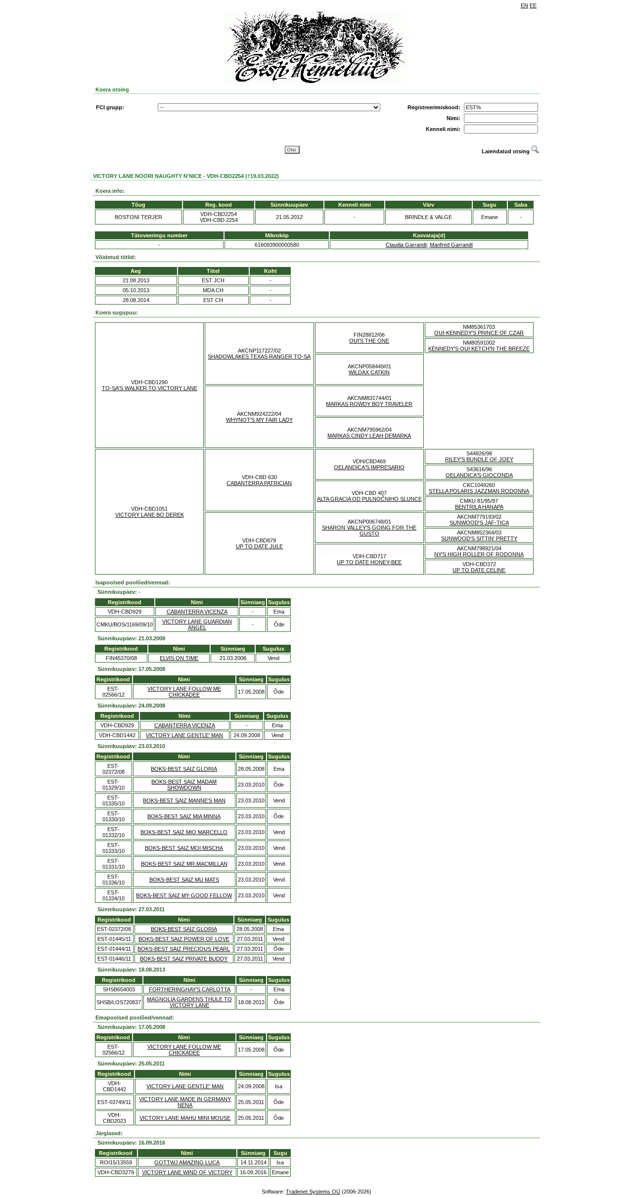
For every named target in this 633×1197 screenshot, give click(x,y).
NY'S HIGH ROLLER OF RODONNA (479, 554)
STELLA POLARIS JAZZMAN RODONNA (479, 491)
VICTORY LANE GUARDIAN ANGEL (197, 624)
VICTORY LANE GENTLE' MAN (184, 735)
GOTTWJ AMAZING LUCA (187, 1162)
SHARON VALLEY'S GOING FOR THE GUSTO (369, 530)
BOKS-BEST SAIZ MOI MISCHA (184, 848)
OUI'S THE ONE (369, 341)
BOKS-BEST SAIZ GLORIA (184, 769)
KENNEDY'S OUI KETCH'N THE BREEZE (479, 349)
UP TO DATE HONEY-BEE (369, 562)
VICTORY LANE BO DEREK (149, 515)
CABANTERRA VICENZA (197, 612)
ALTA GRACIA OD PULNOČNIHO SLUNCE (369, 499)
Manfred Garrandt (451, 245)
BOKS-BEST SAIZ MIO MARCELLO (183, 832)
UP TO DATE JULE (259, 546)
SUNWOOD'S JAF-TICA (479, 523)
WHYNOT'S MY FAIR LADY (259, 420)
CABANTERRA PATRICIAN (259, 483)
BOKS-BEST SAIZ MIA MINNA (184, 816)
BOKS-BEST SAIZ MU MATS (184, 880)
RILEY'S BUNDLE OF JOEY (479, 459)
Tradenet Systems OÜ (313, 1192)
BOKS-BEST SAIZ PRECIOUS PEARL (183, 949)
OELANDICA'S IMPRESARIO (369, 467)
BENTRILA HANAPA (479, 507)
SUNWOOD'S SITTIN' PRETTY (479, 538)
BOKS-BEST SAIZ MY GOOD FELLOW (184, 895)
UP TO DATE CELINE (478, 570)
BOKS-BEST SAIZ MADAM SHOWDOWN (184, 785)
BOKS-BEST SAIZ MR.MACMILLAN (184, 864)
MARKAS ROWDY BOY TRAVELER (369, 404)
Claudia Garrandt (406, 245)
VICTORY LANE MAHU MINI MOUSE (184, 1118)
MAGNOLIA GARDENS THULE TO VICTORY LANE (189, 1002)
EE (533, 5)
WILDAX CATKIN (369, 372)
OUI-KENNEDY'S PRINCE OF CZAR (479, 333)
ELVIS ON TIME (179, 658)
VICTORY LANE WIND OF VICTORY (187, 1172)
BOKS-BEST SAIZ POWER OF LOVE (183, 939)
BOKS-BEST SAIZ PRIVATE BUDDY (183, 959)
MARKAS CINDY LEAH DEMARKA (369, 436)
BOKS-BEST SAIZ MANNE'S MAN (184, 800)
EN (524, 5)
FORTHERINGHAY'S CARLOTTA (189, 989)
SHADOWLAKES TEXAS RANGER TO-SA (259, 356)
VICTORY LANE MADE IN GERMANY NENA (185, 1102)
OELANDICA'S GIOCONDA (479, 475)
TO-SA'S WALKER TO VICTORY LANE (149, 388)
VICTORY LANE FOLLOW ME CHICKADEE (184, 692)
